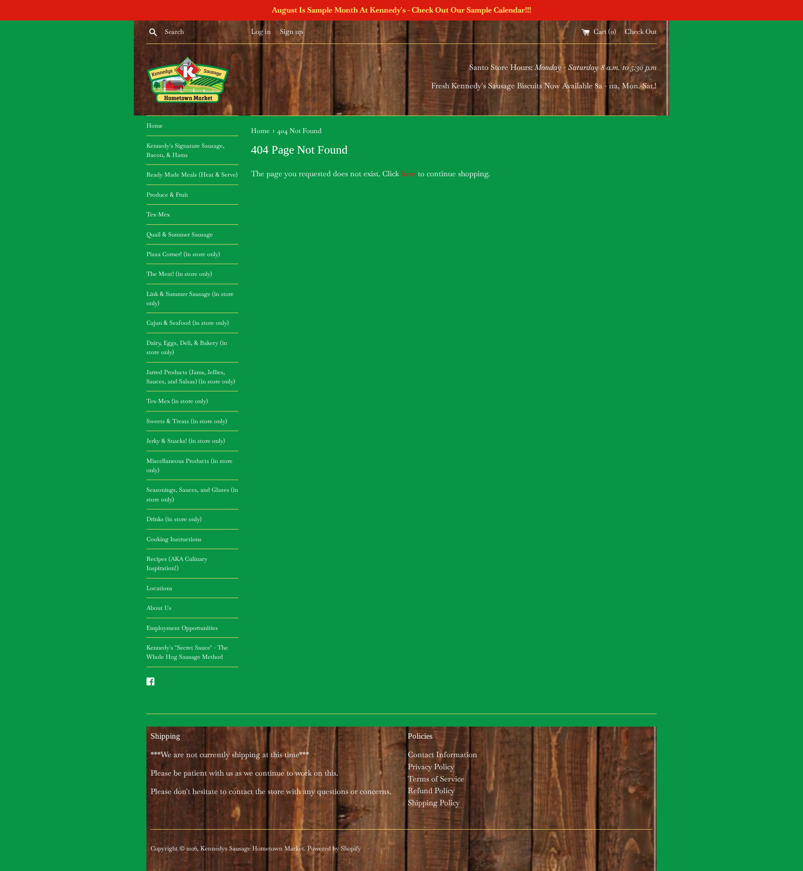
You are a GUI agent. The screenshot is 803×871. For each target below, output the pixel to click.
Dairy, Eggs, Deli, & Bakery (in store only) (186, 347)
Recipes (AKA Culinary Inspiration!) (176, 563)
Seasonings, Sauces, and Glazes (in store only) (192, 494)
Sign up (291, 31)
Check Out (641, 31)
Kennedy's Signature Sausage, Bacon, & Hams (185, 150)
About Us (158, 607)
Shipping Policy (434, 802)
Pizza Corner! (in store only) (183, 254)
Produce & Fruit (167, 194)
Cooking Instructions (174, 539)
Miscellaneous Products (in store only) (189, 465)
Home (154, 125)
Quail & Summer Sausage (179, 234)
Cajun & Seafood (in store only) (187, 322)
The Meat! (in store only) (179, 273)
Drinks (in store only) (174, 519)
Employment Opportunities (182, 628)
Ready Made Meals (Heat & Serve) (192, 174)
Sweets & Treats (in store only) (186, 421)
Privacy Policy (431, 766)
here (408, 173)
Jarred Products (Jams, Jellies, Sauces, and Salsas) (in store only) (190, 376)
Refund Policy (431, 790)
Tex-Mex (158, 214)
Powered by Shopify (334, 848)
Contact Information (442, 754)
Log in (261, 31)
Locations (159, 588)
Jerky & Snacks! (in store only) (185, 440)
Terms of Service (436, 779)
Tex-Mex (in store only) (177, 401)
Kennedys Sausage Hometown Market (252, 848)
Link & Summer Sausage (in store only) (190, 298)
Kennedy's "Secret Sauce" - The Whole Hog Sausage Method (187, 652)
